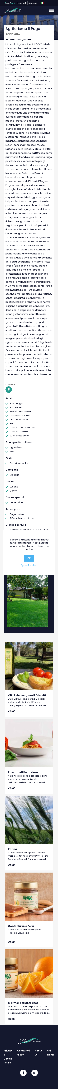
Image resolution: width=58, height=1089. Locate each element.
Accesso (33, 3)
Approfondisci (29, 565)
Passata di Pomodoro (23, 772)
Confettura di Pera (21, 926)
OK (29, 558)
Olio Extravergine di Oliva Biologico (32, 695)
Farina (12, 849)
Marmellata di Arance (23, 1003)
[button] (43, 3)
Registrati (21, 3)
